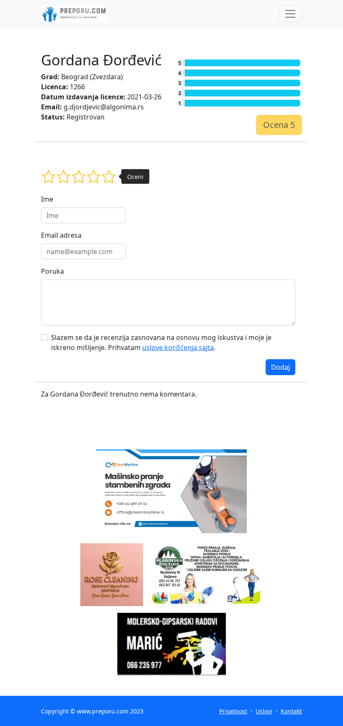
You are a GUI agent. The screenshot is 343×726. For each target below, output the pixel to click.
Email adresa (61, 235)
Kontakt (291, 711)
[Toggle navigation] (290, 13)
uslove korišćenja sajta (178, 347)
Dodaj (280, 367)
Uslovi (264, 711)
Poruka (52, 271)
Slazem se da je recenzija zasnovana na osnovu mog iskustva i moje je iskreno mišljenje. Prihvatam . (161, 342)
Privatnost (233, 711)
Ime (47, 199)
